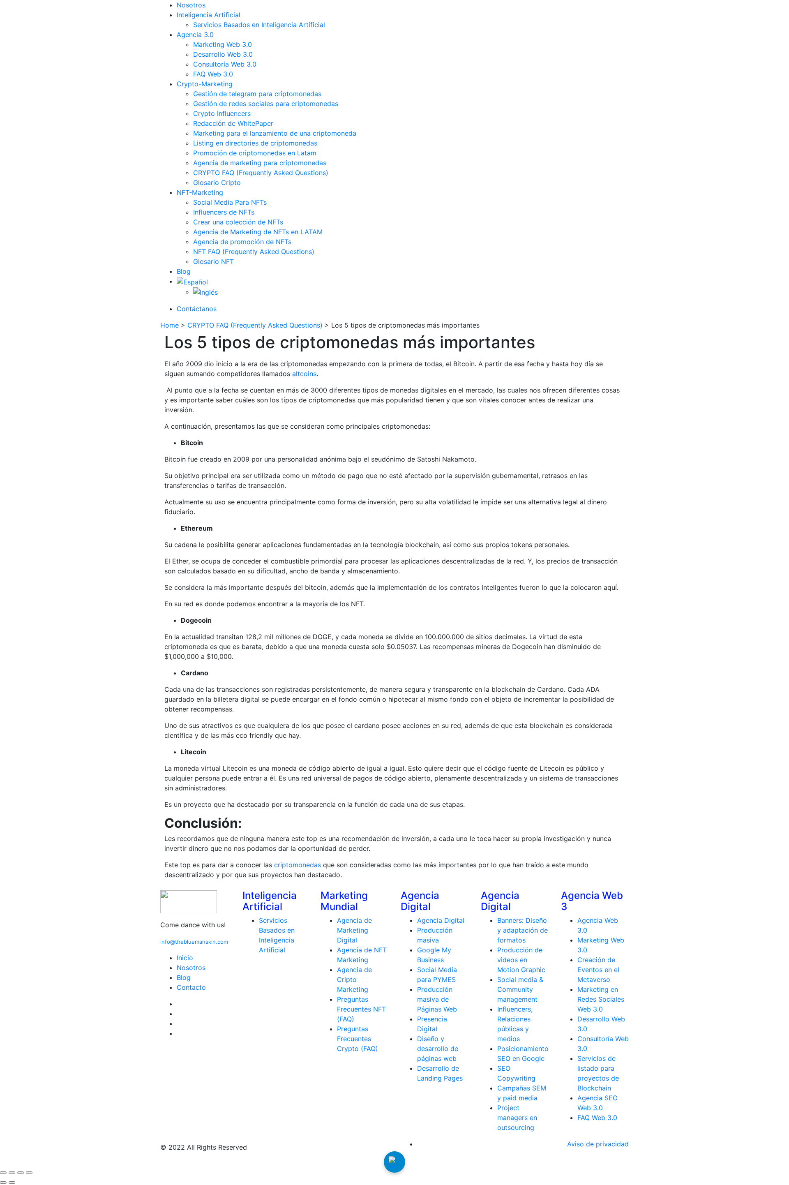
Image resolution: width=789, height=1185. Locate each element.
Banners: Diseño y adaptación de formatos (522, 930)
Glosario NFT (213, 261)
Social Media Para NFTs (230, 202)
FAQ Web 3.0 (213, 74)
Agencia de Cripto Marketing (354, 979)
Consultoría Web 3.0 (224, 64)
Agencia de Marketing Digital (354, 930)
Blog (184, 271)
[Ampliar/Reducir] (3, 1172)
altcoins (304, 374)
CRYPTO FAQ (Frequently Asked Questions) (260, 173)
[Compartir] (20, 1172)
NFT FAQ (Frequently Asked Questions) (253, 251)
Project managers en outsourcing (517, 1118)
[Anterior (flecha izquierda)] (3, 1182)
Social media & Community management (520, 989)
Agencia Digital (440, 920)
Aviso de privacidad (598, 1144)
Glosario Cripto (217, 182)
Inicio (185, 958)
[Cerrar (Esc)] (29, 1172)
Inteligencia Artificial (208, 15)
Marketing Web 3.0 (222, 44)
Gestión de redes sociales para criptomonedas (265, 103)
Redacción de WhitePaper (233, 123)
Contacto (191, 987)
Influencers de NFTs (223, 212)
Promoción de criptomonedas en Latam (254, 153)
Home (169, 325)
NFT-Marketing (200, 192)
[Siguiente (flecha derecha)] (12, 1182)
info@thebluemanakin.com (194, 941)
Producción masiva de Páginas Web (437, 999)
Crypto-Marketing (205, 84)
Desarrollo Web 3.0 (223, 54)
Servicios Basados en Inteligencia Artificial (259, 25)
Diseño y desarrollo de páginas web (437, 1049)
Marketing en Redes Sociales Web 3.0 (600, 999)
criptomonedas (298, 865)
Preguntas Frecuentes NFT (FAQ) (361, 1009)
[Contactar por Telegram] (394, 1162)
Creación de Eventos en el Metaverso (598, 970)
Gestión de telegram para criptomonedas (257, 94)
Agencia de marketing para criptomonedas (259, 163)
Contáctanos (197, 309)
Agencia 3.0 (195, 34)
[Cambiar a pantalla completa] (12, 1172)
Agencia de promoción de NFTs (242, 242)
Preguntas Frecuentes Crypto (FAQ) (357, 1039)
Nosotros (191, 5)
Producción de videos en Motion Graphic (521, 960)
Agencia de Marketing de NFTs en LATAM (258, 232)
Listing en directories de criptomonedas (255, 143)
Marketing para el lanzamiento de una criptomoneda (274, 133)
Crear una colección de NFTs (238, 222)
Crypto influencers (222, 113)
